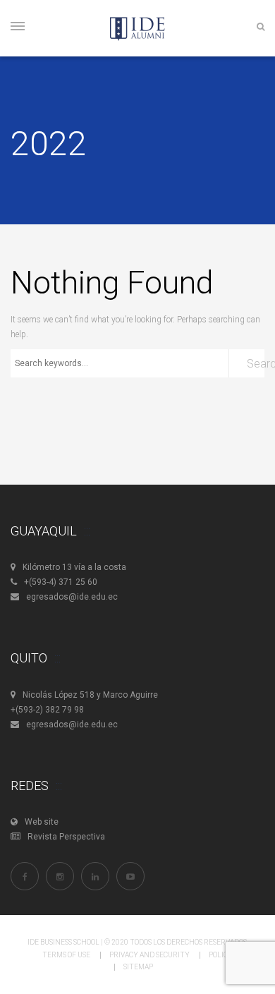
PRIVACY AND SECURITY (149, 955)
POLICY (221, 955)
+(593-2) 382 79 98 (47, 710)
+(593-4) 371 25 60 (60, 582)
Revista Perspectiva (66, 837)
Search (255, 363)
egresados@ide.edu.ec (72, 597)
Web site (42, 822)
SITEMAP (138, 967)
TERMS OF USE (66, 955)
